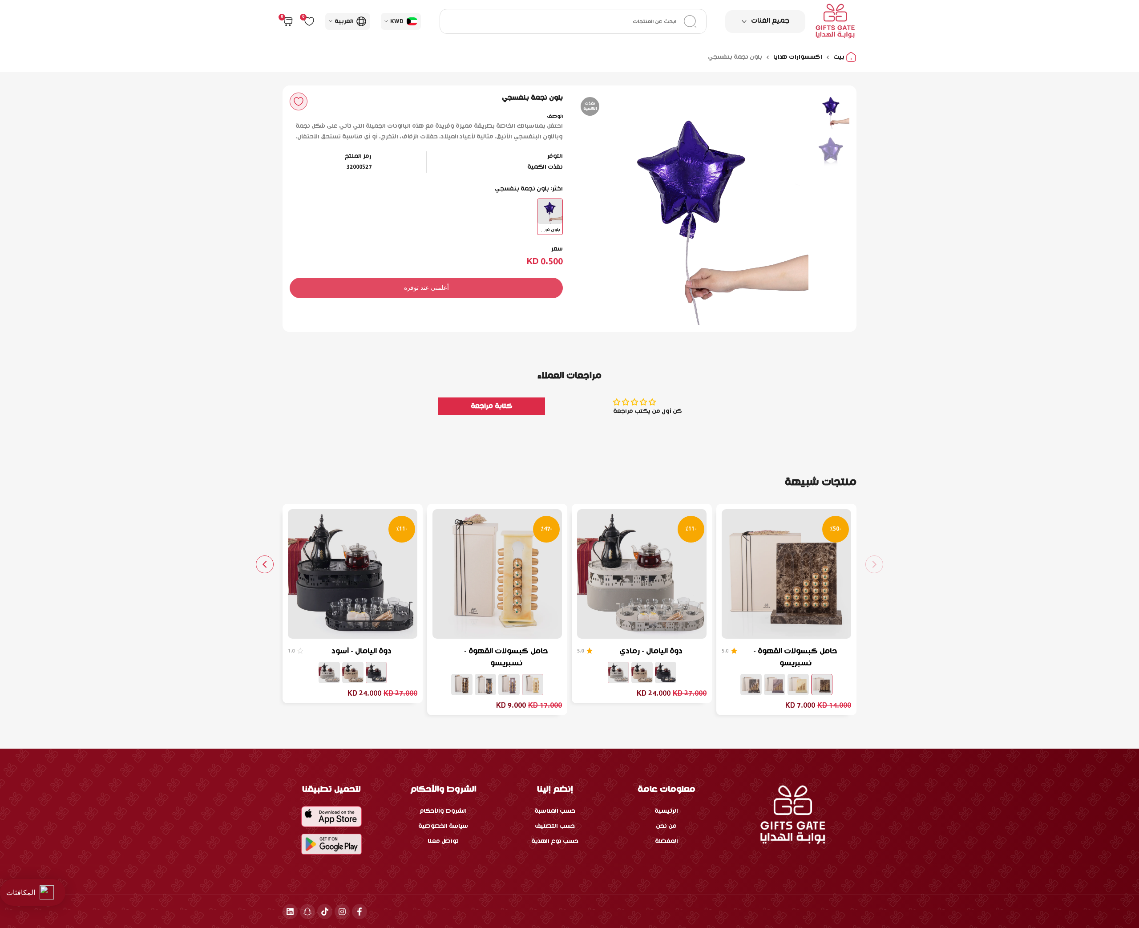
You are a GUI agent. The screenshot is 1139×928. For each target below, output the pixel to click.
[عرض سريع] (734, 627)
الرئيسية (666, 811)
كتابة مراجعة (492, 406)
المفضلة (666, 841)
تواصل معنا (443, 841)
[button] (298, 101)
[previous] (791, 209)
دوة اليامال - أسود (361, 651)
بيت (839, 57)
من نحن (666, 826)
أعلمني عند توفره (426, 287)
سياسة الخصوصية (443, 826)
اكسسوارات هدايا (797, 57)
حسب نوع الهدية (554, 841)
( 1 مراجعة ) (725, 651)
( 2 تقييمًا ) (580, 651)
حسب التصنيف (555, 826)
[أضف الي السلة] (755, 627)
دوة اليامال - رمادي (651, 651)
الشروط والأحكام (443, 811)
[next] (594, 209)
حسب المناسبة (554, 811)
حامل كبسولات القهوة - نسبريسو (795, 657)
